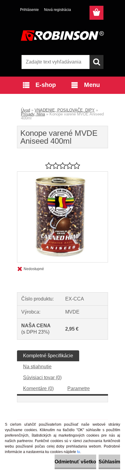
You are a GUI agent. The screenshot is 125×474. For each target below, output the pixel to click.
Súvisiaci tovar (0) (42, 377)
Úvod (25, 110)
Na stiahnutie (37, 366)
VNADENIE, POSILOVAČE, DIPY (65, 110)
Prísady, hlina (33, 114)
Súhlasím (109, 461)
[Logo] (62, 35)
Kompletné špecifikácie (48, 355)
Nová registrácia (57, 10)
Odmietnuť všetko (75, 461)
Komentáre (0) (38, 388)
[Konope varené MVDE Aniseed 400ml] (62, 174)
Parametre (78, 388)
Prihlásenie (29, 10)
